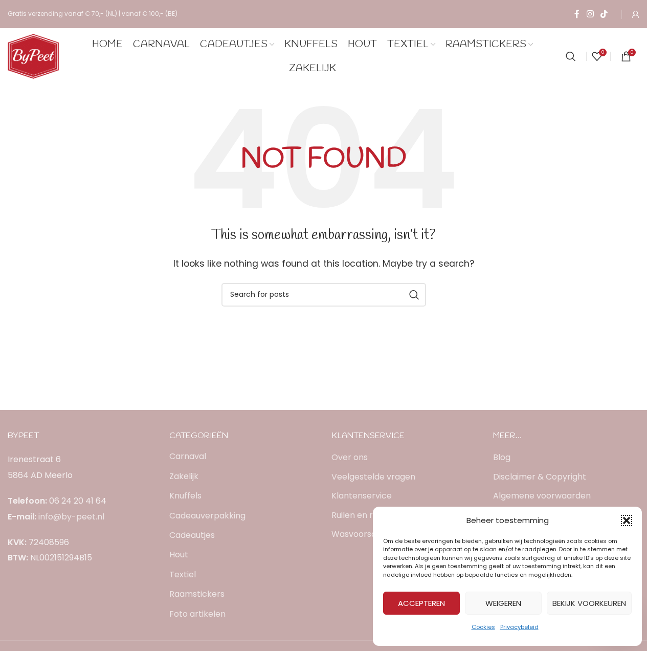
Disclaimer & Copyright (539, 477)
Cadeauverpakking (207, 516)
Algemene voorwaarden (542, 496)
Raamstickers (197, 594)
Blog (501, 457)
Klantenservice (361, 496)
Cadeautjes (192, 535)
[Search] (571, 56)
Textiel (182, 574)
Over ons (349, 457)
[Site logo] (33, 55)
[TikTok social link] (604, 14)
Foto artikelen (197, 614)
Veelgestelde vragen (373, 477)
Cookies (483, 627)
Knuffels (185, 496)
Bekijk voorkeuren (589, 603)
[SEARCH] (414, 295)
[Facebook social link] (577, 14)
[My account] (635, 14)
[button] (626, 520)
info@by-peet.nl (71, 517)
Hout (178, 554)
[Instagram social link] (590, 14)
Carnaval (187, 456)
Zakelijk (183, 476)
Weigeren (503, 603)
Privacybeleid (519, 627)
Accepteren (421, 603)
